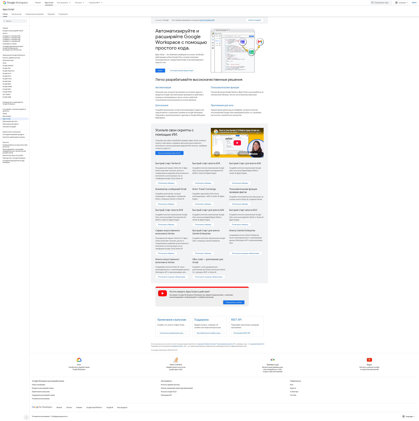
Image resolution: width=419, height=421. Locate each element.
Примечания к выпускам (171, 319)
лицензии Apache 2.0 (257, 344)
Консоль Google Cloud (168, 392)
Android (59, 407)
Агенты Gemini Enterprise (242, 230)
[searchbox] (15, 21)
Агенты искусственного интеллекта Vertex (167, 261)
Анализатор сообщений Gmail (170, 189)
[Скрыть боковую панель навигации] (26, 417)
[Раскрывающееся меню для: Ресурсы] (84, 2)
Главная (38, 3)
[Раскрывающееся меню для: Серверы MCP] (102, 2)
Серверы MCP (94, 3)
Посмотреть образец (166, 183)
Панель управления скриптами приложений (177, 388)
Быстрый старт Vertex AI (167, 163)
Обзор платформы (38, 385)
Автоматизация (163, 87)
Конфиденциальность (60, 416)
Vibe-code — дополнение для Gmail (207, 261)
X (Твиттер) (294, 392)
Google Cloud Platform (94, 407)
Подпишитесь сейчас (234, 302)
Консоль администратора (170, 385)
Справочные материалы (34, 14)
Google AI (109, 407)
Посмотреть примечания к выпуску (173, 333)
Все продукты (62, 3)
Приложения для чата (222, 105)
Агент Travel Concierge (204, 189)
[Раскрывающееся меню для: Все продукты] (70, 2)
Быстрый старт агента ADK (206, 163)
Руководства (16, 14)
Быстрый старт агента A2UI (243, 210)
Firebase (79, 407)
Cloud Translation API (207, 20)
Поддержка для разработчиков (43, 395)
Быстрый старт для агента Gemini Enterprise (205, 232)
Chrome (69, 407)
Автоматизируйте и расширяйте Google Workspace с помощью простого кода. (181, 39)
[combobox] (381, 3)
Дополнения (161, 105)
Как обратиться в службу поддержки (210, 333)
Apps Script (49, 3)
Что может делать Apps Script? (181, 71)
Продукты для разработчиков (42, 388)
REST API (236, 319)
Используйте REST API (242, 333)
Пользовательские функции (225, 87)
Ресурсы (78, 3)
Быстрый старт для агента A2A (245, 163)
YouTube (293, 395)
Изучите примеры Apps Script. (169, 153)
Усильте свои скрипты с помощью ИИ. (174, 132)
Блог (291, 385)
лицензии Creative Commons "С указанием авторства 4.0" (216, 344)
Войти (414, 2)
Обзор (5, 14)
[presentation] (209, 79)
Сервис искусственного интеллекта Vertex (167, 232)
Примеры (51, 14)
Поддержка (63, 14)
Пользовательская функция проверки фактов (243, 191)
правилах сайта (177, 346)
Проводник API (166, 395)
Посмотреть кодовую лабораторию (245, 253)
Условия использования (41, 399)
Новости (293, 388)
